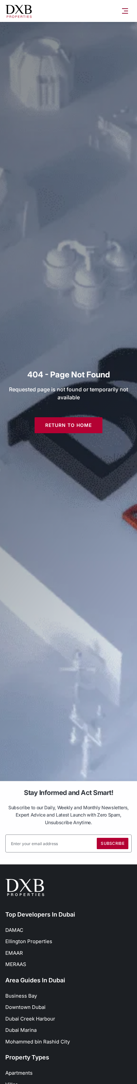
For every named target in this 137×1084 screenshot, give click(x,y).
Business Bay (21, 996)
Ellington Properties (28, 941)
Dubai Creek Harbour (30, 1019)
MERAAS (15, 964)
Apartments (19, 1073)
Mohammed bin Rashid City (37, 1041)
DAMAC (14, 930)
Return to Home (68, 425)
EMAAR (14, 953)
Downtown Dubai (25, 1007)
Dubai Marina (21, 1030)
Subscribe (112, 843)
